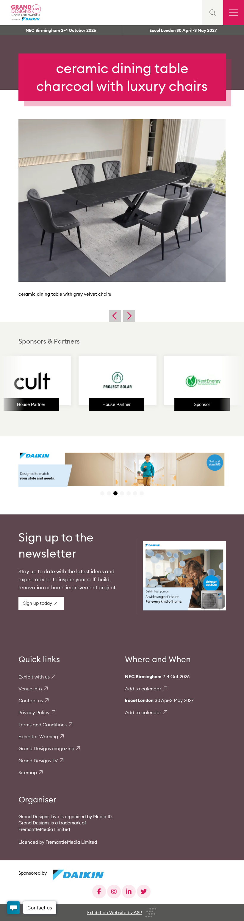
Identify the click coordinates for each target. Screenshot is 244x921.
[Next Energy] (174, 381)
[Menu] (233, 12)
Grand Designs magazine (46, 748)
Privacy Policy (34, 712)
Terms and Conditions (42, 725)
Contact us (30, 700)
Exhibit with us (34, 677)
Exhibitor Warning (38, 736)
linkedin (129, 891)
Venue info (30, 689)
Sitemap (27, 772)
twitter (144, 891)
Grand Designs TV (38, 760)
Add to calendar (143, 689)
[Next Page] (129, 316)
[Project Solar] (88, 381)
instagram (114, 891)
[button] (102, 493)
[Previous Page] (115, 316)
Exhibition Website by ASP (114, 912)
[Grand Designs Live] (25, 12)
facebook (99, 891)
